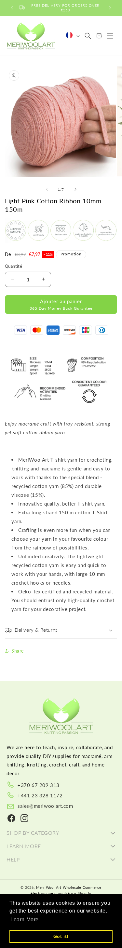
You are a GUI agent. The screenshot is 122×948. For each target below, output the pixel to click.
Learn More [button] (24, 919)
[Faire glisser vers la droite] (75, 189)
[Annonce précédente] (12, 8)
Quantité (13, 266)
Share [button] (17, 651)
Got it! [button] (61, 936)
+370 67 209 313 (39, 785)
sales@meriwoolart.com (45, 806)
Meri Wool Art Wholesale (58, 887)
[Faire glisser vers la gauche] (47, 189)
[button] (87, 35)
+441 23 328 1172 (40, 795)
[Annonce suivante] (110, 8)
